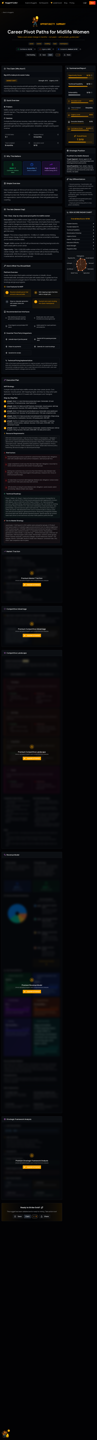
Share (68, 55)
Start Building (31, 55)
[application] (80, 264)
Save (44, 55)
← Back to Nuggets (8, 12)
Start (92, 3)
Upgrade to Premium (33, 585)
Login (85, 3)
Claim (50, 55)
